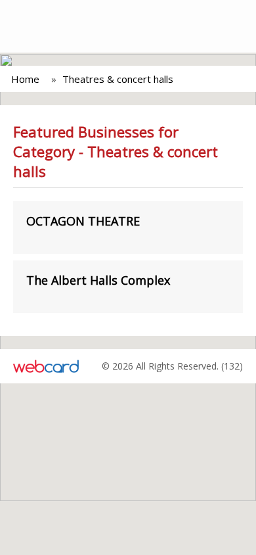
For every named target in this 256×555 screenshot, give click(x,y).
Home (25, 78)
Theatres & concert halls (117, 78)
